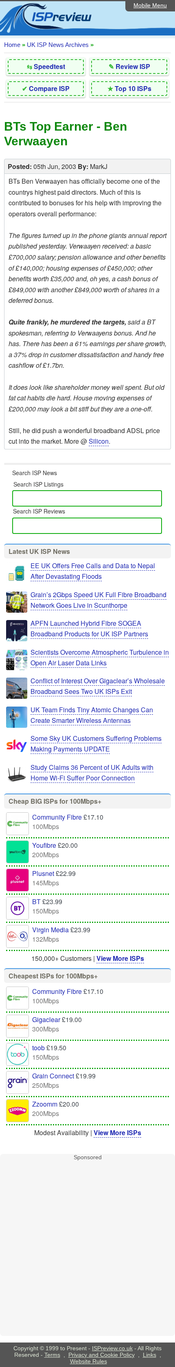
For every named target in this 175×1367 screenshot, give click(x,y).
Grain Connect (53, 1075)
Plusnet (43, 873)
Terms (52, 1354)
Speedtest (49, 66)
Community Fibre (57, 817)
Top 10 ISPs (133, 88)
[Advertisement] (87, 1248)
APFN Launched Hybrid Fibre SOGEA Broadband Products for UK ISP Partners (89, 628)
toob (38, 1047)
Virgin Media (50, 929)
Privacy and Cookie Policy (101, 1354)
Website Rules (88, 1361)
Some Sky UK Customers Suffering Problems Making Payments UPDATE (96, 744)
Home (12, 44)
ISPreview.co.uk (112, 1348)
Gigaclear (46, 1019)
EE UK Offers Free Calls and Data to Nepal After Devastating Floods (93, 571)
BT (36, 901)
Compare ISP (49, 88)
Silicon (99, 441)
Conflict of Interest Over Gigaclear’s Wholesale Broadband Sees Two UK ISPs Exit (98, 686)
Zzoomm (44, 1104)
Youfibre (44, 845)
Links (149, 1354)
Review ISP (133, 66)
